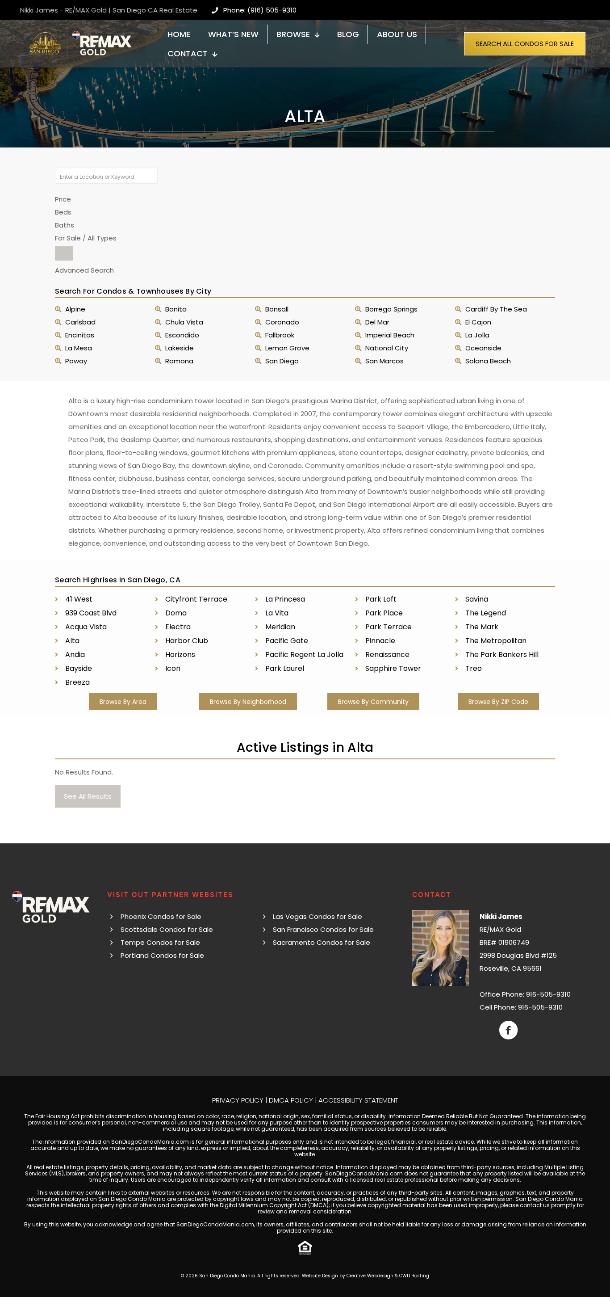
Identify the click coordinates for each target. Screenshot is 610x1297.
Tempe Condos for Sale (160, 942)
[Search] (64, 253)
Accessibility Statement (358, 1100)
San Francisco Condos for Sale (323, 929)
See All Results (88, 796)
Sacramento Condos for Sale (321, 942)
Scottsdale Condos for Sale (167, 929)
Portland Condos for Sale (162, 955)
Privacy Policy (237, 1100)
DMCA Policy (291, 1100)
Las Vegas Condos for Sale (317, 916)
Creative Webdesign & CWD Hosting (388, 1275)
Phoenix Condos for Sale (161, 916)
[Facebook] (508, 1030)
